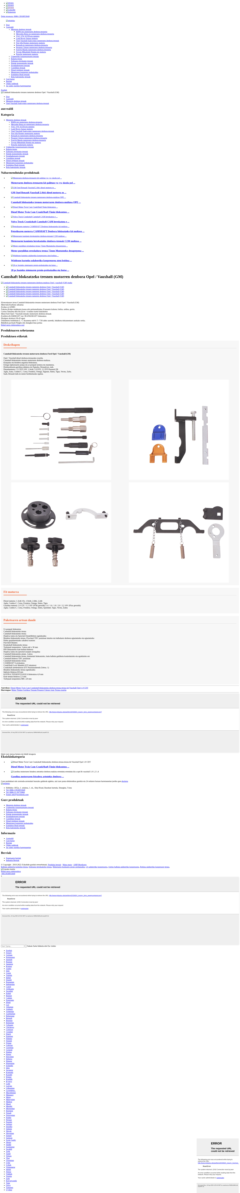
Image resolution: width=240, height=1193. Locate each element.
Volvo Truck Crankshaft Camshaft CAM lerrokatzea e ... (40, 221)
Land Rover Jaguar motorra (27, 38)
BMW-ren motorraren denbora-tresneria (31, 32)
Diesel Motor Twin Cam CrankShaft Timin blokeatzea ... (40, 212)
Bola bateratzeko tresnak (20, 77)
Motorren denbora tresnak (21, 29)
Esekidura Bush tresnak (20, 74)
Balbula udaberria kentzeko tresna (14, 867)
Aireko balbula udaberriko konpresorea (123, 867)
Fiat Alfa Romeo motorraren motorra (30, 43)
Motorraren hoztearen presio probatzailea (69, 867)
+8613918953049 (8, 874)
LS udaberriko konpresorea (96, 867)
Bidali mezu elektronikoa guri (12, 325)
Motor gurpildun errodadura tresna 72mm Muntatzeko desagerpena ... (47, 250)
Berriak (9, 81)
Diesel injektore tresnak (20, 70)
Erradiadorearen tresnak (20, 65)
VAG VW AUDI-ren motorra (27, 36)
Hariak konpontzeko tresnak (22, 63)
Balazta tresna (16, 59)
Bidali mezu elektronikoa (11, 871)
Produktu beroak (54, 865)
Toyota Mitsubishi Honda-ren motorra (31, 52)
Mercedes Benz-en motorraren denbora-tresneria (35, 34)
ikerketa (125, 781)
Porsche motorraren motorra (27, 54)
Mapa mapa (67, 865)
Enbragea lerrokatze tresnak (22, 61)
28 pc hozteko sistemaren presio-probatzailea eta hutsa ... (40, 270)
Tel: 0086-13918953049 (15, 790)
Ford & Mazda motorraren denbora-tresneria (33, 50)
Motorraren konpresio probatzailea (24, 72)
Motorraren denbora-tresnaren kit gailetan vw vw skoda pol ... (43, 182)
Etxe (8, 25)
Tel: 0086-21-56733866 (15, 792)
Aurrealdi (10, 27)
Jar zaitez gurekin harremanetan (18, 86)
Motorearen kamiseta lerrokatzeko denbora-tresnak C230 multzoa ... (46, 241)
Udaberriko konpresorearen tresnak (25, 56)
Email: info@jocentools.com (17, 794)
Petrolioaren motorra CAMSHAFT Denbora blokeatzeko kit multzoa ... (47, 231)
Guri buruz (10, 79)
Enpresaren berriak (13, 858)
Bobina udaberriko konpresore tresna (154, 867)
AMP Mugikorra (79, 865)
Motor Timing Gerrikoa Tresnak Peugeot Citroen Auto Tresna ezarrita (39, 690)
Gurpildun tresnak (18, 68)
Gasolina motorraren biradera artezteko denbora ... (37, 776)
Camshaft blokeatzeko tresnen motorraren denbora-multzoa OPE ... (46, 202)
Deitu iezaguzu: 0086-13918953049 (15, 16)
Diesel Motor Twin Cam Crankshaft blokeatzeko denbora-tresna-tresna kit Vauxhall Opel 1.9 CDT (49, 688)
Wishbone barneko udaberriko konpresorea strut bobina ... (41, 260)
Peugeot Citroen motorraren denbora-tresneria (34, 47)
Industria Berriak (12, 860)
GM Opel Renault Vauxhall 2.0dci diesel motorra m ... (38, 192)
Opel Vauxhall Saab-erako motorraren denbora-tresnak (37, 41)
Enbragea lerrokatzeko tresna (40, 867)
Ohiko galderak (12, 84)
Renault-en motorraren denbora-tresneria (32, 45)
